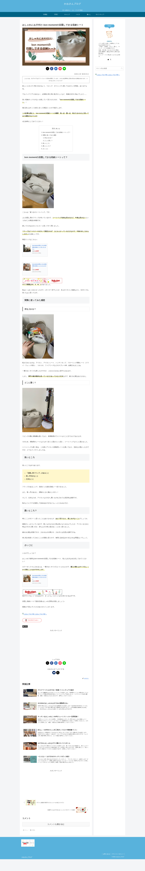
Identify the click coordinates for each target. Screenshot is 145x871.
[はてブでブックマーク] (56, 68)
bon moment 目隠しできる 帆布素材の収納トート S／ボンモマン (39, 266)
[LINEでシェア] (64, 68)
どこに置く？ (48, 140)
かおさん (109, 41)
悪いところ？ (47, 146)
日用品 (25, 626)
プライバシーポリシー (118, 854)
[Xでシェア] (47, 68)
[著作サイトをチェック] (54, 672)
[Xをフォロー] (57, 672)
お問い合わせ (106, 854)
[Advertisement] (55, 643)
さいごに (45, 148)
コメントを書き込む (56, 824)
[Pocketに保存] (60, 68)
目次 (53, 128)
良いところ (46, 143)
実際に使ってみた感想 (49, 135)
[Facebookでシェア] (51, 68)
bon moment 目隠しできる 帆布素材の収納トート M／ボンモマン (39, 577)
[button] (121, 68)
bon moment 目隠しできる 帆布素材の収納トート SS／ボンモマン (39, 247)
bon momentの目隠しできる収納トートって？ (56, 132)
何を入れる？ (48, 138)
